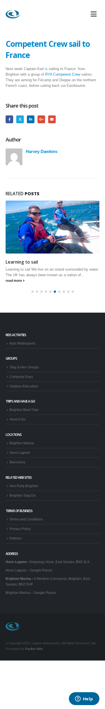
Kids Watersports (22, 343)
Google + (41, 119)
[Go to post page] (52, 227)
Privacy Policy (20, 529)
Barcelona (17, 462)
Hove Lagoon (20, 452)
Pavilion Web (34, 648)
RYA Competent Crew (62, 74)
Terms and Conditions (26, 519)
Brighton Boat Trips (24, 410)
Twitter (20, 119)
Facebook (9, 119)
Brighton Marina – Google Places (31, 592)
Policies (16, 538)
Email (52, 119)
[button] (32, 291)
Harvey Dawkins (41, 151)
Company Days (21, 376)
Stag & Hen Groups (24, 367)
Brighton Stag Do (23, 495)
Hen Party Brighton (24, 486)
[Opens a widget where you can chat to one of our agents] (84, 699)
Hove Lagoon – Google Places (29, 570)
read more (14, 280)
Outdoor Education (24, 386)
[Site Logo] (13, 14)
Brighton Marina (22, 443)
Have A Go (17, 419)
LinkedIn (30, 119)
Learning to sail (22, 262)
